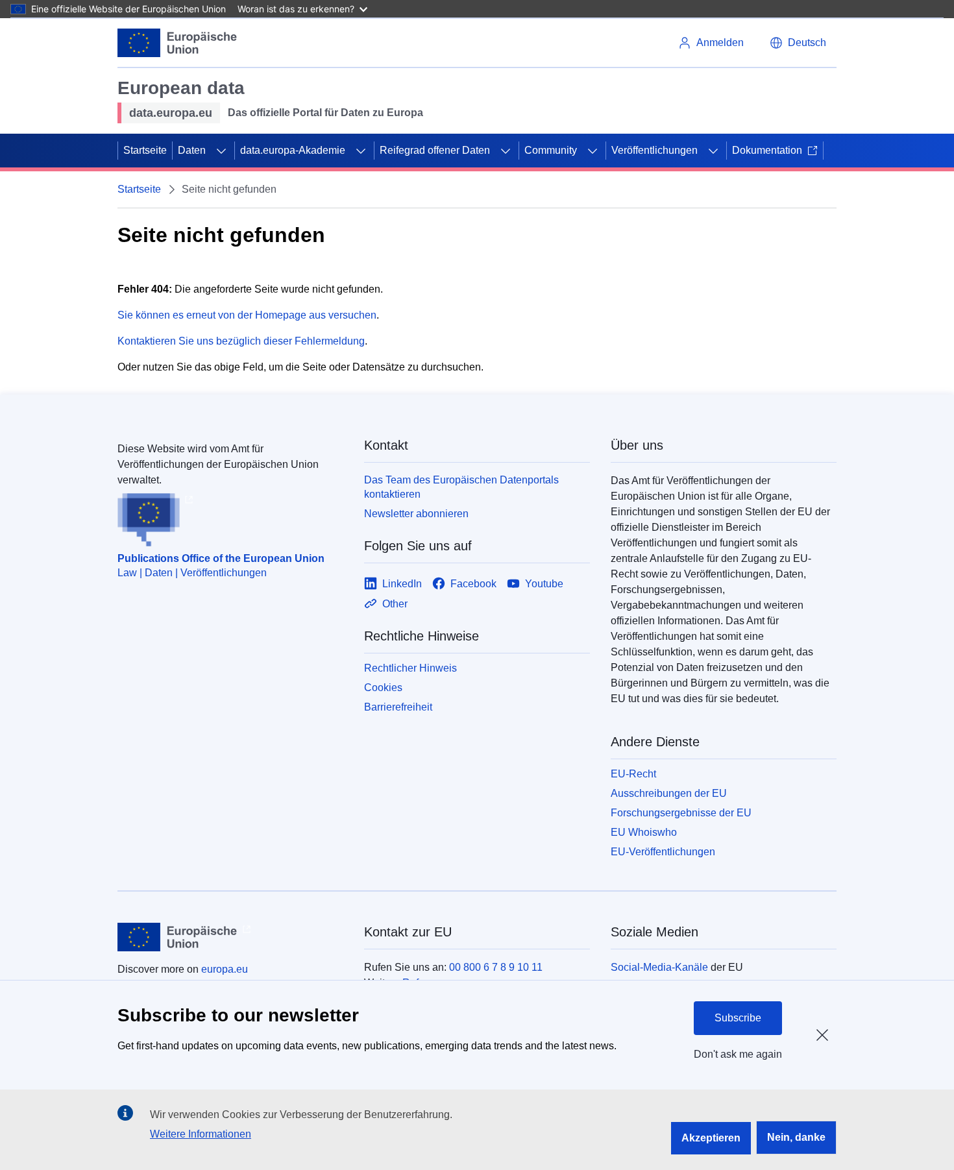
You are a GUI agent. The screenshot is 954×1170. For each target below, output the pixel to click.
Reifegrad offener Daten (435, 150)
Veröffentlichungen (654, 150)
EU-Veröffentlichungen (663, 851)
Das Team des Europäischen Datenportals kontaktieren (461, 487)
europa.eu (224, 969)
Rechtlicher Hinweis (410, 668)
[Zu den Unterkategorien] (221, 150)
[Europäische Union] (177, 43)
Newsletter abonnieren (416, 513)
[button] (798, 43)
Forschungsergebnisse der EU (681, 812)
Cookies (383, 687)
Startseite (145, 150)
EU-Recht (633, 773)
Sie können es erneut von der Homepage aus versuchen (246, 315)
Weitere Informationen (200, 1134)
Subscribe (738, 1017)
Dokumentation (767, 150)
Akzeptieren (710, 1137)
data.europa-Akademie (292, 150)
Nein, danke (796, 1137)
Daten (192, 150)
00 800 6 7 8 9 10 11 (496, 967)
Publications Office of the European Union (220, 558)
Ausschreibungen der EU (669, 793)
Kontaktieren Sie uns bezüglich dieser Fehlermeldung (241, 341)
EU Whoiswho (644, 832)
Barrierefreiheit (398, 707)
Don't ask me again (738, 1054)
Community (550, 150)
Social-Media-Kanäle (659, 967)
